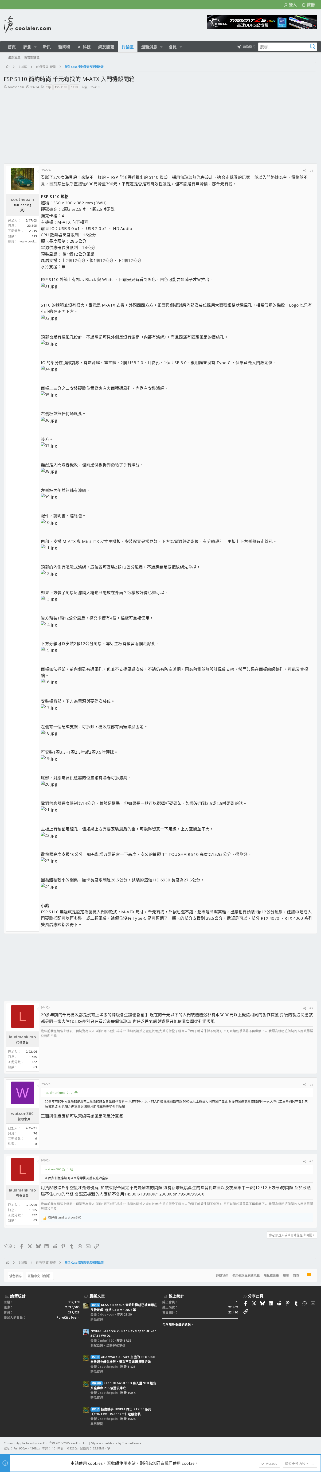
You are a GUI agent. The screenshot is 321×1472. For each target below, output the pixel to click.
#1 (311, 170)
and (65, 1217)
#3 (311, 1085)
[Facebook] (315, 1446)
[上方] (303, 1275)
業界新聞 (96, 1423)
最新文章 (97, 1296)
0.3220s (72, 1448)
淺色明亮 (15, 1276)
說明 (286, 1275)
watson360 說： (57, 1169)
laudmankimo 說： (59, 1092)
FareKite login (68, 1317)
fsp (48, 87)
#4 (311, 1161)
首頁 (296, 1275)
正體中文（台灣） (40, 1276)
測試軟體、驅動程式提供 (107, 1345)
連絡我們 (222, 1275)
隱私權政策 (271, 1275)
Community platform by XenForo (46, 1443)
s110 (74, 87)
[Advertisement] (160, 128)
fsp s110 (61, 87)
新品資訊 (96, 1319)
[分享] (304, 170)
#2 (311, 1008)
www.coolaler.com (33, 241)
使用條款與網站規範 (246, 1275)
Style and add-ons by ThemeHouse (116, 1443)
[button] (35, 47)
